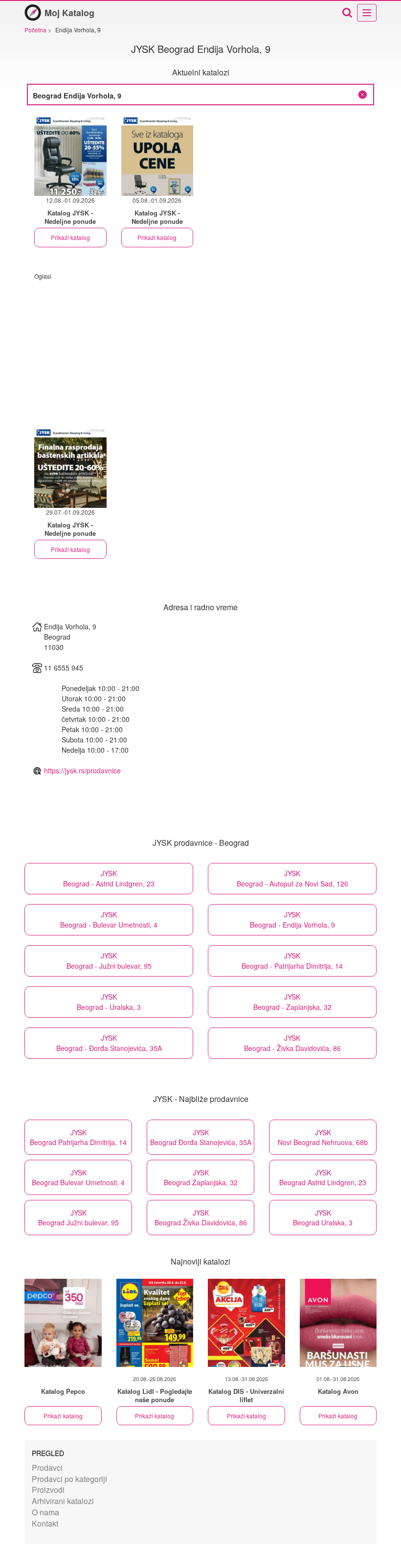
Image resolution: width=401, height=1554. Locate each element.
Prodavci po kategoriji (69, 1478)
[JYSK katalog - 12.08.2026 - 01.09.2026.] (70, 155)
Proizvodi (48, 1489)
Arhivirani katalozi (63, 1500)
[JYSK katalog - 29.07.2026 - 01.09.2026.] (70, 467)
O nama (45, 1512)
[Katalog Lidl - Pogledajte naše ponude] (155, 1323)
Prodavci (47, 1467)
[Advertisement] (200, 348)
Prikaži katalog (70, 237)
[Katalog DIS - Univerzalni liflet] (246, 1323)
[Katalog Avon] (338, 1323)
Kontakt (45, 1523)
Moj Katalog (69, 12)
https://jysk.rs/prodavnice (82, 770)
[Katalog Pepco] (63, 1323)
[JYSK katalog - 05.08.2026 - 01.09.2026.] (157, 155)
